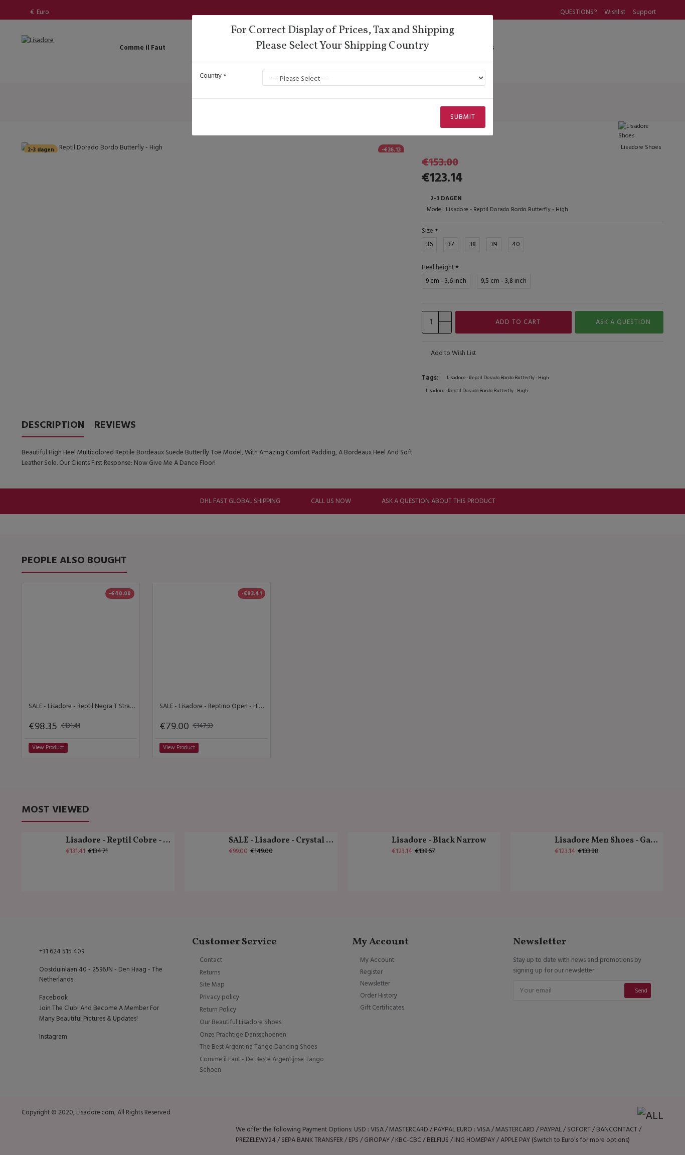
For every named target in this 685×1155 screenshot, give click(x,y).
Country (211, 75)
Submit (462, 116)
